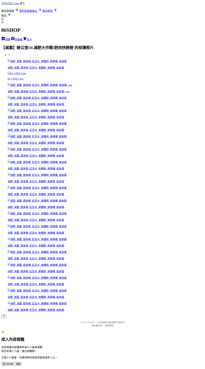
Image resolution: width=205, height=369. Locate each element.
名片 (29, 39)
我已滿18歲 (8, 364)
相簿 (8, 39)
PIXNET (91, 322)
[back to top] (3, 316)
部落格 (19, 39)
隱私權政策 (97, 325)
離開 (18, 364)
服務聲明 (109, 325)
